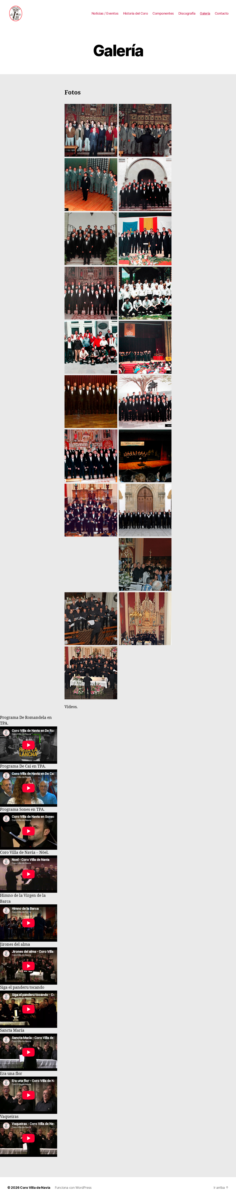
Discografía (186, 13)
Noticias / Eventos (105, 13)
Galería (205, 13)
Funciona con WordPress (73, 1188)
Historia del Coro (135, 13)
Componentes (163, 13)
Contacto (222, 13)
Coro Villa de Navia (35, 1188)
